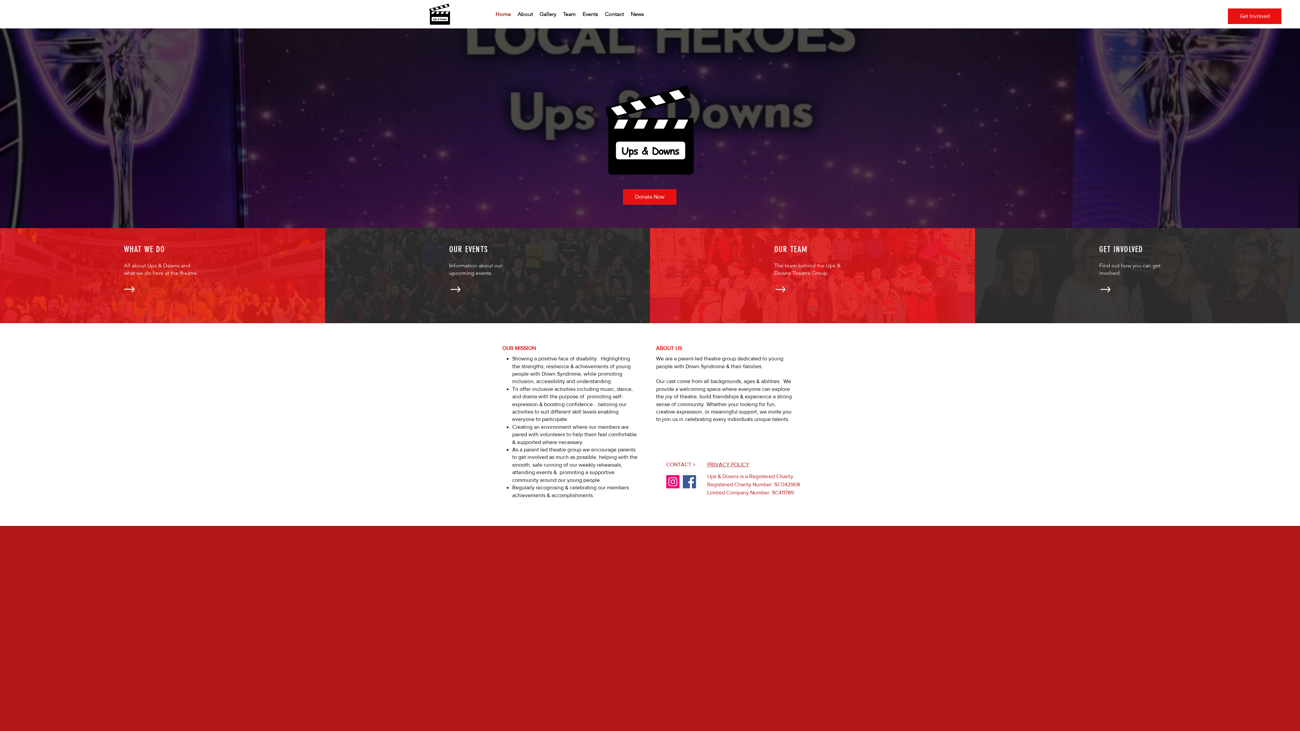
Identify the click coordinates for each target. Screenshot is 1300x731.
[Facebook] (689, 481)
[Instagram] (672, 481)
